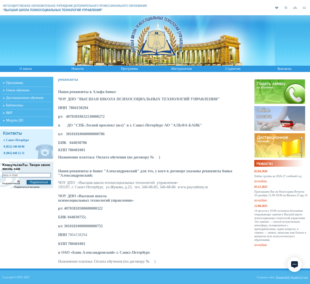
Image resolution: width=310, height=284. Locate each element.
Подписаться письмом (26, 187)
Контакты (284, 69)
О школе (26, 69)
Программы (129, 69)
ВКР (9, 113)
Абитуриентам (181, 69)
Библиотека (14, 105)
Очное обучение (18, 90)
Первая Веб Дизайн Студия (292, 277)
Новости (77, 69)
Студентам (232, 69)
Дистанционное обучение (25, 98)
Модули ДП (14, 120)
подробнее (260, 180)
